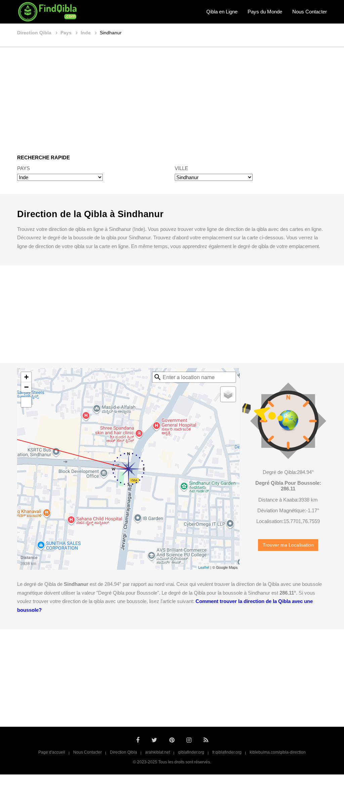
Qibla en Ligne (222, 11)
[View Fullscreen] (26, 402)
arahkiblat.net (157, 752)
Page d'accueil (51, 752)
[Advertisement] (172, 96)
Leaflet (203, 567)
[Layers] (228, 394)
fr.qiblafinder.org (227, 752)
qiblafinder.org (191, 752)
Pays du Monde (265, 11)
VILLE (181, 168)
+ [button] (26, 377)
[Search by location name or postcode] (158, 377)
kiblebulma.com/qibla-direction (278, 752)
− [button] (26, 387)
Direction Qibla (123, 752)
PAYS (23, 168)
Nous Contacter (309, 11)
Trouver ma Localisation (288, 545)
